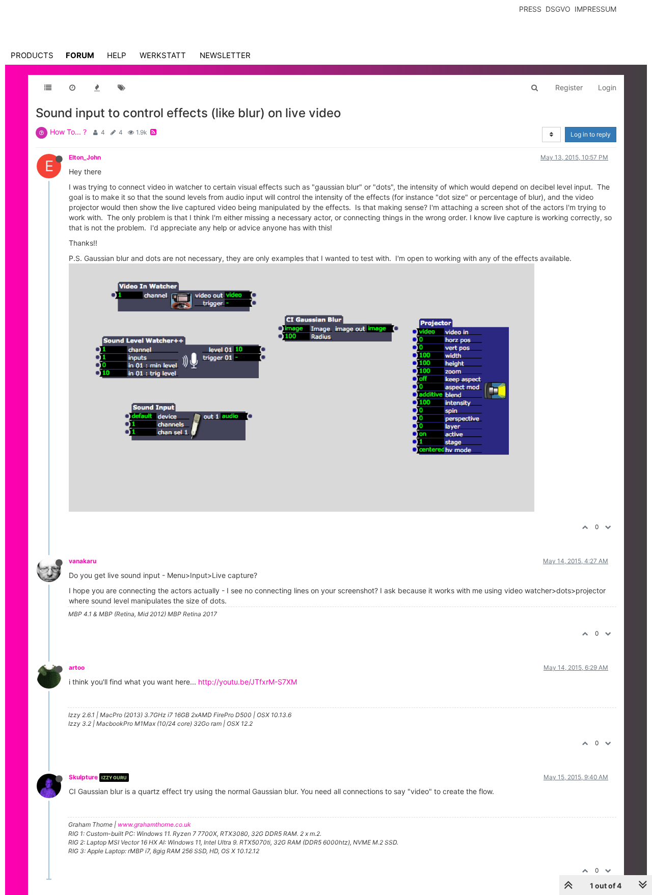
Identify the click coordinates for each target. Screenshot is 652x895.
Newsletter (225, 55)
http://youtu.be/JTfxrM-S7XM (247, 681)
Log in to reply (590, 134)
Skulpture (83, 777)
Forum (80, 55)
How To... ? (68, 131)
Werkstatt (163, 55)
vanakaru (82, 561)
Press (530, 9)
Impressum (595, 9)
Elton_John (85, 157)
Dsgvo (558, 9)
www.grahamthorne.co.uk (154, 824)
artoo (77, 667)
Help (116, 55)
